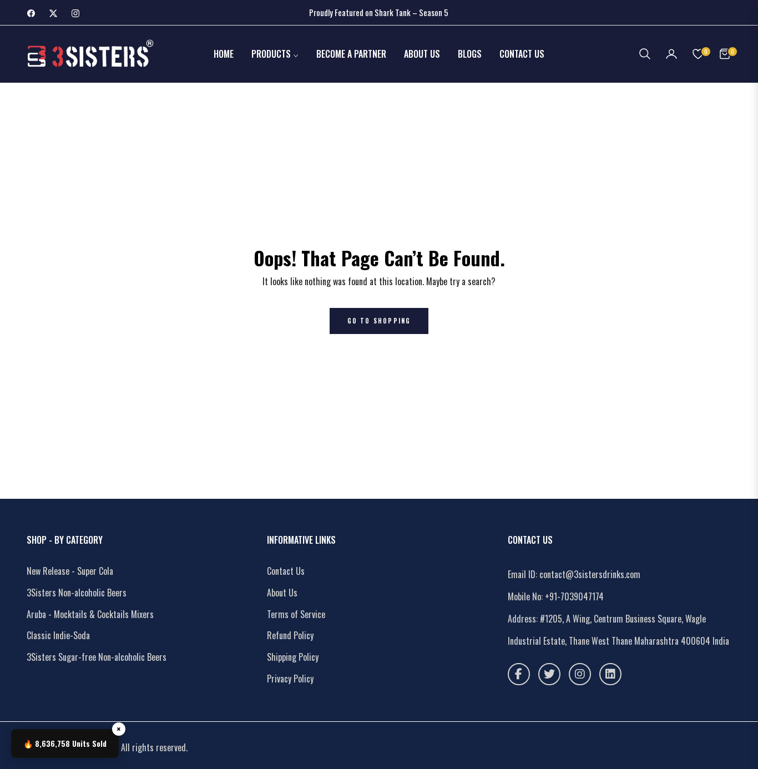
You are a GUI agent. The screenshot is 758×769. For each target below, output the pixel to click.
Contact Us (286, 571)
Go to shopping (379, 320)
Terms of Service (296, 614)
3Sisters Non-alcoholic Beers (77, 592)
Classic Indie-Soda (58, 635)
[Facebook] (519, 674)
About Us (282, 592)
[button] (644, 54)
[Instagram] (580, 674)
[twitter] (549, 674)
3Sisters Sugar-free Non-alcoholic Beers (96, 657)
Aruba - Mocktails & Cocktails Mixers (90, 614)
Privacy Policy (290, 678)
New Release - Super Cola (70, 571)
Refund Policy (290, 635)
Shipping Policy (293, 657)
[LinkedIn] (610, 674)
